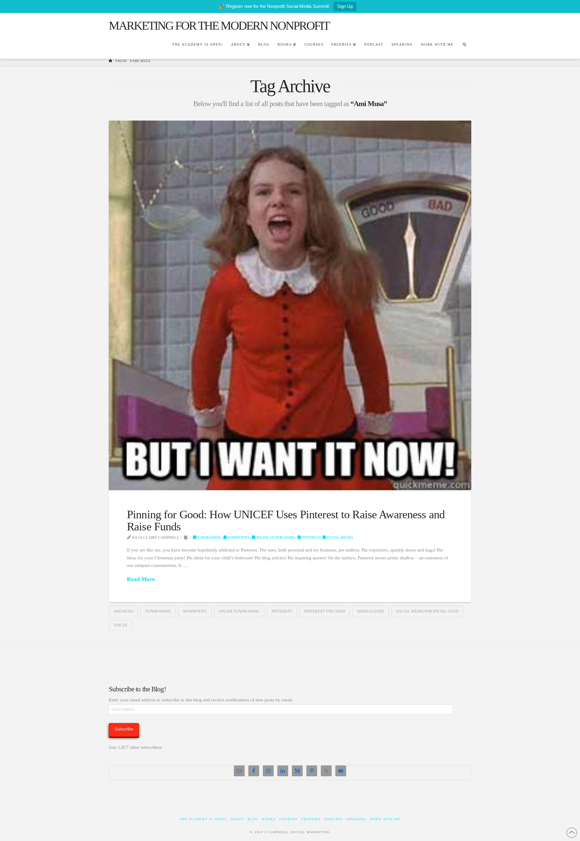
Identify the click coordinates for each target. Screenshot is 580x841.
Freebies (311, 819)
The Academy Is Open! (203, 819)
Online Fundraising (275, 537)
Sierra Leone (370, 611)
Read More (141, 579)
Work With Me (385, 819)
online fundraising (239, 611)
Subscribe (123, 729)
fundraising (158, 611)
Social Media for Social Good (427, 611)
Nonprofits (238, 537)
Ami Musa (123, 611)
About (237, 819)
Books (269, 819)
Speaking (356, 819)
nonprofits (195, 611)
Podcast (333, 819)
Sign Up (345, 6)
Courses (288, 819)
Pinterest (311, 537)
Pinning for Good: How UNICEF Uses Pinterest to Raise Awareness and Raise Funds (286, 520)
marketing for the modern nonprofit (219, 26)
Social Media (339, 537)
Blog (253, 819)
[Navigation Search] (464, 45)
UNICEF (120, 625)
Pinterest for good (324, 611)
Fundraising (209, 537)
